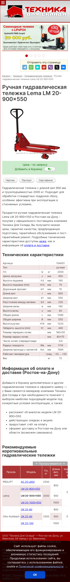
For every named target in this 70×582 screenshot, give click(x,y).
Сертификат (46, 180)
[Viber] (50, 67)
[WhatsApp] (31, 67)
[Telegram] (25, 67)
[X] (57, 67)
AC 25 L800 (28, 481)
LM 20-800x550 (30, 488)
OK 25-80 (26, 509)
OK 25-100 (27, 523)
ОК (35, 574)
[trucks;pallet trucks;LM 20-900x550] (49, 169)
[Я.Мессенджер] (37, 67)
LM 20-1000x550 (31, 502)
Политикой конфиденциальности (41, 566)
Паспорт (27, 180)
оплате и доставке (36, 245)
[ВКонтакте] (63, 67)
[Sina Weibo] (44, 67)
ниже (42, 241)
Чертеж (10, 180)
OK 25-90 (26, 516)
